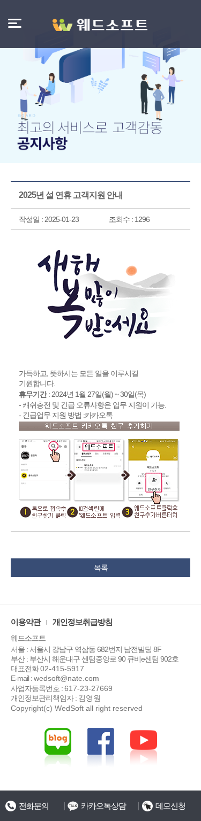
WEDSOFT (101, 25)
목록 (101, 567)
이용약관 (26, 621)
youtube (100, 748)
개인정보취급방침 (83, 621)
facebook (143, 748)
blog (57, 748)
